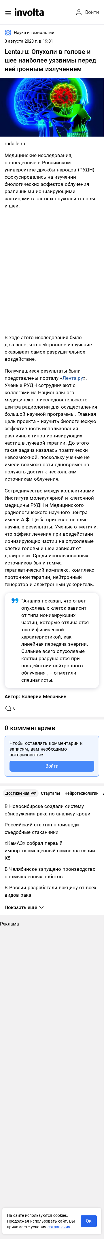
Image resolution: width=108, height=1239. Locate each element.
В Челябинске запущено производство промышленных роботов (50, 872)
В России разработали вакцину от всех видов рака (50, 891)
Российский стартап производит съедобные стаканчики (43, 828)
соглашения (59, 1227)
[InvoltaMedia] (29, 12)
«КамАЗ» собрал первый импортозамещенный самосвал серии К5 (50, 850)
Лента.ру (72, 378)
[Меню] (8, 13)
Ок (89, 1221)
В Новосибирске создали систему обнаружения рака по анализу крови (47, 810)
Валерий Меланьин (44, 696)
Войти (52, 766)
